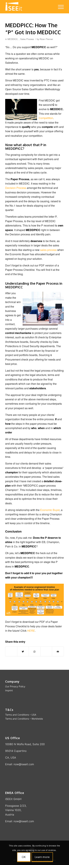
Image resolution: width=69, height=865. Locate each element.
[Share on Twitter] (23, 651)
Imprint (9, 690)
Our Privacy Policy (15, 686)
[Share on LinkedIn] (46, 651)
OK (24, 857)
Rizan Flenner (46, 39)
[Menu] (59, 6)
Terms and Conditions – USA (20, 714)
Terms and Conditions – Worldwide (24, 718)
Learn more (42, 857)
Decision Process (15, 188)
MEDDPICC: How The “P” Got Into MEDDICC (33, 29)
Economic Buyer (50, 510)
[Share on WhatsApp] (34, 651)
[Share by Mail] (58, 651)
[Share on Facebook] (11, 651)
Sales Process (27, 39)
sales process (48, 250)
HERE (31, 630)
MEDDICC (13, 39)
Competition (46, 118)
